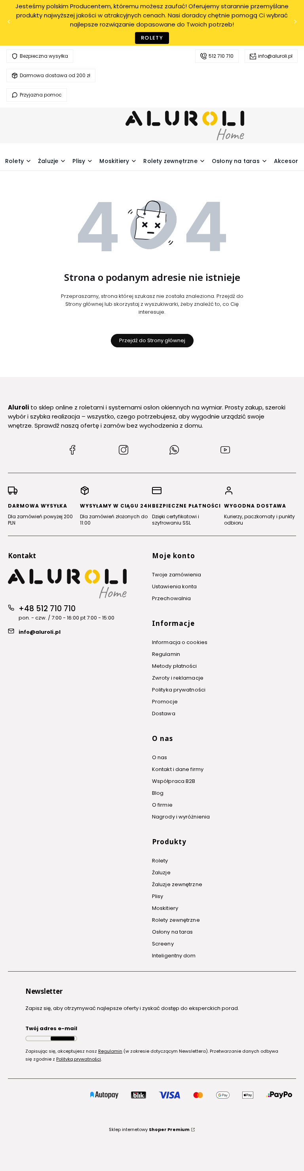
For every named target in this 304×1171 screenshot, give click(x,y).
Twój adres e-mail (51, 1028)
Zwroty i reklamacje (177, 678)
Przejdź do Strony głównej (152, 340)
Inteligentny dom (174, 955)
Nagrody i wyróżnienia (181, 816)
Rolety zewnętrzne (176, 920)
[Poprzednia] (9, 22)
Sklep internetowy (149, 1129)
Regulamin (166, 654)
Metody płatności (174, 666)
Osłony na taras (172, 932)
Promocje (165, 701)
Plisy (157, 896)
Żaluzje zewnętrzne (177, 884)
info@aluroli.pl (275, 56)
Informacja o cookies (179, 642)
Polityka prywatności (178, 690)
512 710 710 (221, 56)
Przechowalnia (171, 598)
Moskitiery (165, 908)
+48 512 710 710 (47, 608)
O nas (159, 757)
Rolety (152, 38)
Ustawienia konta (174, 586)
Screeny (163, 943)
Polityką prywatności (78, 1059)
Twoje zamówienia (176, 574)
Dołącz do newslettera (62, 1038)
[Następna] (295, 22)
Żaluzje (161, 872)
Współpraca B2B (173, 781)
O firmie (162, 805)
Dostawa (163, 713)
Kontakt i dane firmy (177, 769)
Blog (157, 793)
